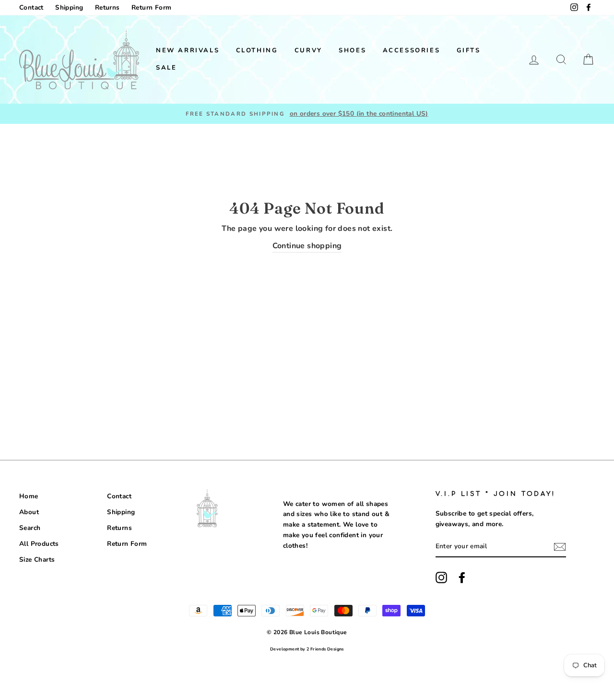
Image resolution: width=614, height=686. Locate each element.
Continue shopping (307, 246)
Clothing (257, 50)
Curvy (308, 50)
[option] (307, 113)
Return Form (151, 7)
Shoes (352, 50)
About (29, 512)
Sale (166, 67)
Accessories (411, 50)
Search (29, 527)
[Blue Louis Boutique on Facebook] (462, 577)
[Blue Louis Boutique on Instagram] (441, 577)
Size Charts (37, 559)
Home (28, 496)
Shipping (69, 7)
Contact (31, 7)
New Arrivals (187, 50)
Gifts (469, 50)
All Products (39, 543)
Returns (107, 7)
